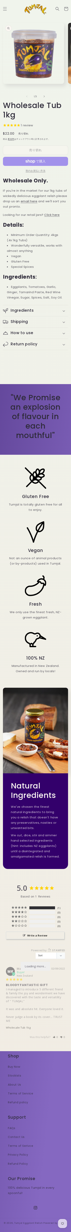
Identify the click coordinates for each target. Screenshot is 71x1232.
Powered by (48, 950)
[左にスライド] (26, 96)
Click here (52, 215)
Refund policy (18, 1102)
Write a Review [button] (37, 935)
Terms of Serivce (20, 1146)
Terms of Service (20, 1093)
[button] (5, 9)
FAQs (11, 1128)
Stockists (14, 1076)
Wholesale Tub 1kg (18, 1027)
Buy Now (14, 1067)
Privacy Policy (18, 1155)
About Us (14, 1085)
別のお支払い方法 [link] (35, 170)
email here (29, 201)
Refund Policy (18, 1164)
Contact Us (16, 1137)
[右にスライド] (44, 96)
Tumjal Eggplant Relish (28, 1223)
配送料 (11, 139)
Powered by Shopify (55, 1223)
